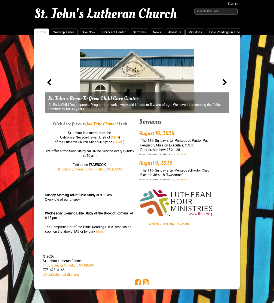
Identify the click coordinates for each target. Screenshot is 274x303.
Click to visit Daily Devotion (168, 224)
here (99, 231)
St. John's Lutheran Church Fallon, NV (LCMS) (90, 169)
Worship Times (63, 32)
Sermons (139, 32)
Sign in (233, 4)
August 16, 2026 (156, 133)
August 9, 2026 (155, 163)
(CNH (115, 137)
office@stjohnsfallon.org (61, 275)
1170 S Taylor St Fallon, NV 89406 (68, 265)
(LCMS (118, 142)
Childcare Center (114, 32)
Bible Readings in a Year (226, 32)
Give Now (88, 32)
